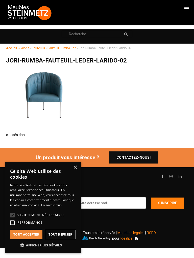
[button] (43, 245)
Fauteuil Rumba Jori (61, 48)
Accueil (11, 48)
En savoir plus (51, 205)
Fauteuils (38, 48)
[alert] (43, 207)
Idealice (126, 238)
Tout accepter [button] (26, 234)
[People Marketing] (96, 238)
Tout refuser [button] (60, 234)
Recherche (125, 34)
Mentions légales (130, 233)
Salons (24, 48)
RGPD (151, 233)
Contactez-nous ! (133, 157)
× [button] (75, 167)
